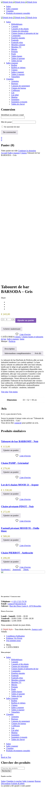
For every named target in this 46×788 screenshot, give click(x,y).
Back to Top (6, 757)
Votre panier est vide (9, 151)
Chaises (23, 153)
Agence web (37, 629)
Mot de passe (6, 122)
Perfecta (12, 341)
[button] (11, 450)
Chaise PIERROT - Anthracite (17, 552)
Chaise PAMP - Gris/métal (14, 463)
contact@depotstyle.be (17, 604)
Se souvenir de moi (12, 127)
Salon (22, 339)
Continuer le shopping (27, 151)
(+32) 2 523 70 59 (19, 601)
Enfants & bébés (18, 783)
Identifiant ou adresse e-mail (12, 115)
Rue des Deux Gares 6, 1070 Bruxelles (25, 606)
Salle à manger (14, 153)
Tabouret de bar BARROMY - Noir (19, 441)
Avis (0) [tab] (37, 353)
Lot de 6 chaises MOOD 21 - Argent (19, 484)
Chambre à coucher (14, 781)
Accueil (4, 153)
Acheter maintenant (11, 329)
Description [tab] (10, 349)
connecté (17, 423)
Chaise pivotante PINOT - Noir (17, 506)
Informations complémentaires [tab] (18, 353)
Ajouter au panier (25, 320)
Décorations (6, 783)
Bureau (38, 781)
